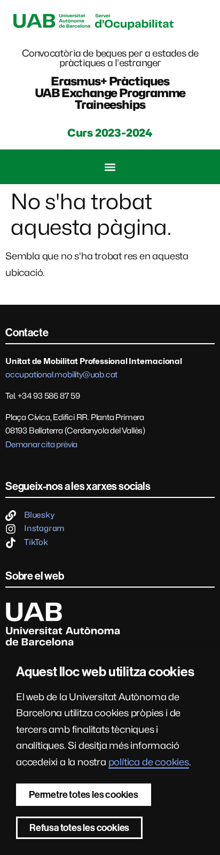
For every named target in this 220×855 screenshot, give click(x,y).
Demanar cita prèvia (41, 444)
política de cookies (148, 761)
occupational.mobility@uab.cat (61, 374)
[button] (110, 167)
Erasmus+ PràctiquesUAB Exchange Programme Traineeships (110, 93)
